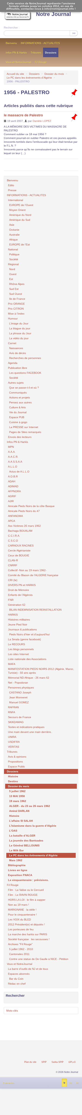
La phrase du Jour (20, 333)
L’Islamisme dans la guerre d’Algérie (32, 825)
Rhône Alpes (16, 283)
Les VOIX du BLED (19, 919)
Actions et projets (19, 397)
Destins (13, 781)
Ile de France (17, 298)
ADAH (11, 481)
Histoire (13, 776)
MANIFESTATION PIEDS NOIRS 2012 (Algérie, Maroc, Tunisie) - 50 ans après (41, 670)
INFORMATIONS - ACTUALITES (40, 43)
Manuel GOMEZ (19, 702)
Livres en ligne (17, 870)
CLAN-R (13, 560)
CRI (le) (12, 580)
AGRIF (12, 496)
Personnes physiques (21, 687)
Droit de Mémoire (18, 589)
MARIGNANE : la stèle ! (22, 909)
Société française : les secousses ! (29, 939)
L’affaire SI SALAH (21, 820)
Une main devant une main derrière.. (30, 731)
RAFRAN (13, 707)
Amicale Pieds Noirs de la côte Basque (31, 506)
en (77, 1083)
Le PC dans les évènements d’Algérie (29, 77)
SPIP (44, 1062)
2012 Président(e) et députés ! (26, 924)
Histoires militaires (19, 619)
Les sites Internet (18, 654)
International (15, 200)
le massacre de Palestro (23, 115)
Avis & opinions (17, 756)
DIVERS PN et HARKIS (22, 585)
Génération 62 (16, 604)
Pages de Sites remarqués (25, 432)
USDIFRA (14, 741)
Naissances (16, 348)
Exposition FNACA (20, 875)
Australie (14, 234)
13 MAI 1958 (17, 796)
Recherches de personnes (25, 358)
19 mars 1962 (17, 801)
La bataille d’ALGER (22, 835)
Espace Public (16, 766)
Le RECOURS (16, 644)
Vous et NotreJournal (18, 62)
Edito (11, 185)
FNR (11, 599)
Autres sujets (16, 382)
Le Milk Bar (16, 850)
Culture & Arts (17, 407)
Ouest (12, 274)
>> (73, 33)
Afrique (13, 239)
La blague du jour (19, 328)
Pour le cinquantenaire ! (22, 914)
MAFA (11, 664)
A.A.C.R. (13, 456)
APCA (11, 520)
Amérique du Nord (20, 214)
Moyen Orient (17, 209)
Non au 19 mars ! (18, 904)
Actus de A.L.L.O (19, 471)
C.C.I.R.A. (14, 535)
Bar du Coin (16, 978)
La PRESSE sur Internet (23, 427)
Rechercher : (11, 27)
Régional (13, 264)
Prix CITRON (16, 308)
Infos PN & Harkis (16, 52)
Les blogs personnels (21, 649)
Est (11, 279)
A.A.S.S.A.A (15, 461)
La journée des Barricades (26, 840)
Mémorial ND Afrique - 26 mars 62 (28, 677)
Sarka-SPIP (57, 1062)
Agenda (12, 362)
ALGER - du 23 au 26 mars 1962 (29, 805)
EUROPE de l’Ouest (21, 205)
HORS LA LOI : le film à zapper (26, 899)
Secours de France (19, 717)
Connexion (8, 1083)
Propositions (15, 761)
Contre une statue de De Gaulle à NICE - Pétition (38, 958)
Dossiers (50, 52)
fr (64, 1083)
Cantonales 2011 (19, 954)
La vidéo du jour (19, 338)
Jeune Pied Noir (17, 624)
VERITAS (13, 746)
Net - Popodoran (18, 682)
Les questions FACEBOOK (25, 372)
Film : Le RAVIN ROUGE (23, 894)
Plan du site (30, 1062)
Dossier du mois (54, 73)
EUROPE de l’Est (19, 244)
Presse (12, 190)
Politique (14, 254)
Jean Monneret (18, 697)
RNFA (11, 712)
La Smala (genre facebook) (24, 639)
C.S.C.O (13, 540)
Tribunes (36, 52)
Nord (12, 269)
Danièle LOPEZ (42, 120)
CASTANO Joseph (20, 692)
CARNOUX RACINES (21, 545)
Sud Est (13, 288)
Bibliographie (17, 865)
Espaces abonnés (19, 973)
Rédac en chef (17, 983)
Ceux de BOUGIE (18, 555)
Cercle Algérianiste (19, 550)
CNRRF (12, 565)
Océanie (14, 229)
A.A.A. (11, 451)
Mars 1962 (15, 860)
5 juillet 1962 (17, 791)
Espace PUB (16, 417)
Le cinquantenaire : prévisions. (28, 880)
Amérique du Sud (19, 219)
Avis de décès (17, 353)
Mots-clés (12, 1010)
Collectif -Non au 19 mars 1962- (27, 570)
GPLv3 (72, 1062)
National (13, 249)
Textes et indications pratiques (26, 727)
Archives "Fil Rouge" (20, 944)
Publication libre (17, 367)
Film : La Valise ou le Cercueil (26, 889)
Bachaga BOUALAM (20, 530)
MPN (11, 446)
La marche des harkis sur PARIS (27, 934)
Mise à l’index (16, 313)
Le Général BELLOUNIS (24, 845)
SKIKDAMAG (16, 722)
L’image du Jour (18, 323)
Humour (13, 318)
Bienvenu (11, 43)
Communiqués (18, 392)
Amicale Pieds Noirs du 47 (24, 511)
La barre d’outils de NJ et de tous (28, 968)
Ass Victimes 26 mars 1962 (24, 525)
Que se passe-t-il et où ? (24, 387)
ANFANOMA (15, 515)
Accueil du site (15, 73)
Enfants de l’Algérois (20, 594)
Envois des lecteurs (19, 436)
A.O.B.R (13, 476)
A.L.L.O (12, 466)
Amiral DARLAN (19, 810)
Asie (11, 224)
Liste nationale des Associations (27, 659)
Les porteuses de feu (21, 929)
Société (13, 259)
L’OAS (13, 830)
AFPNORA (14, 491)
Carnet (12, 343)
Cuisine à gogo (18, 422)
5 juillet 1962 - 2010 (21, 949)
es (70, 1083)
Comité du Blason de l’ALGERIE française (33, 575)
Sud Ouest (15, 293)
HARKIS (13, 614)
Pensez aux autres (20, 402)
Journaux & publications (22, 629)
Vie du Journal (18, 412)
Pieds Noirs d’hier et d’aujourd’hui (29, 634)
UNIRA (12, 736)
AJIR (11, 501)
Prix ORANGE (16, 303)
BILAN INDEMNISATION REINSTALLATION (35, 609)
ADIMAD (13, 486)
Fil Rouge (41, 62)
